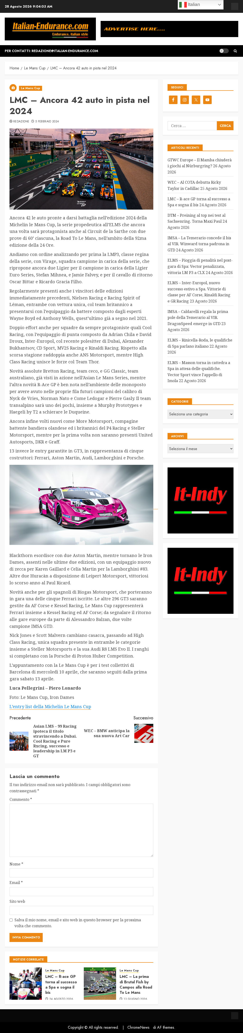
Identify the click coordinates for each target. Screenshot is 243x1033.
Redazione (21, 122)
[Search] (235, 51)
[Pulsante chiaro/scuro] (224, 50)
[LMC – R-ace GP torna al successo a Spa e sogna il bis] (25, 983)
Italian (193, 4)
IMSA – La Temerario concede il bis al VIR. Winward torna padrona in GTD (199, 244)
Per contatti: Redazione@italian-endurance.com (51, 50)
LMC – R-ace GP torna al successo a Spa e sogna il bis (61, 984)
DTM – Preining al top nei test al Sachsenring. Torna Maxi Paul (196, 218)
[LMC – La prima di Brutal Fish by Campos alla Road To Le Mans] (100, 983)
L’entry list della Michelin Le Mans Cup (50, 706)
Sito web (17, 901)
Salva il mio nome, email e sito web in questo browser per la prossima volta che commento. (77, 923)
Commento (20, 799)
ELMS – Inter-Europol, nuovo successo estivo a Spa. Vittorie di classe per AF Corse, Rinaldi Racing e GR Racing (199, 292)
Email (16, 882)
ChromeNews (138, 1027)
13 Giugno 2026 (135, 999)
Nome (16, 864)
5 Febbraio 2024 (47, 122)
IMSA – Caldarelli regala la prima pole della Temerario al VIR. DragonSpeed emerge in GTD (198, 317)
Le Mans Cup (30, 88)
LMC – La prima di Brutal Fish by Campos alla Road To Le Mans (136, 984)
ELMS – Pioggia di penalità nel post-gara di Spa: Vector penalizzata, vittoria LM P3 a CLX (200, 266)
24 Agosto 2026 (61, 999)
